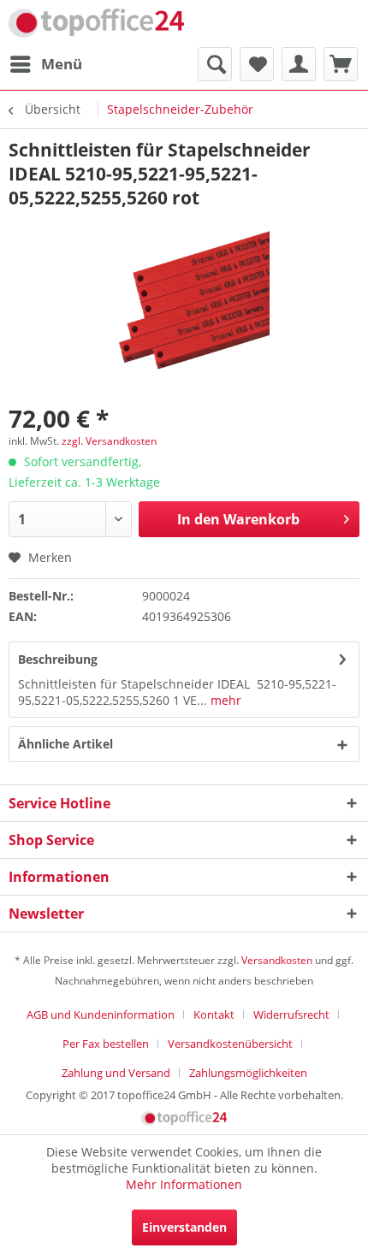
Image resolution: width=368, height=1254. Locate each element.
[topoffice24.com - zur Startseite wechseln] (96, 23)
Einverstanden (184, 1227)
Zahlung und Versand (116, 1072)
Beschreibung (58, 659)
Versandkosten (276, 960)
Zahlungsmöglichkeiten (248, 1072)
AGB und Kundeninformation (101, 1014)
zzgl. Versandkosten (109, 441)
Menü (61, 64)
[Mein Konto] (299, 64)
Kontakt (213, 1014)
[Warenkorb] (340, 64)
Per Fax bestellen (105, 1043)
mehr (224, 700)
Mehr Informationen (184, 1184)
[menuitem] (45, 64)
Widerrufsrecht (291, 1014)
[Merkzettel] (257, 64)
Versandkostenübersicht (230, 1043)
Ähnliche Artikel (65, 744)
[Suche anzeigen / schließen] (215, 64)
